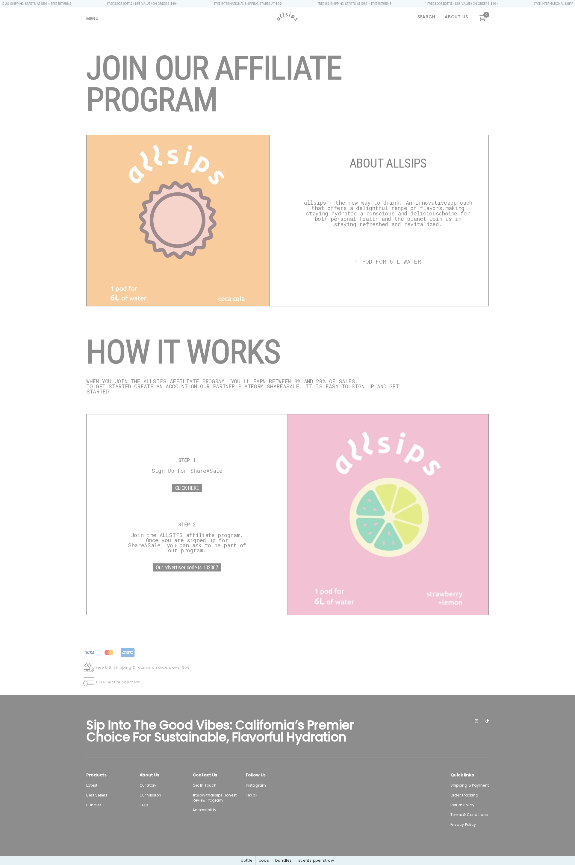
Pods (264, 860)
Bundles (283, 860)
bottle (246, 860)
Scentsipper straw (316, 860)
